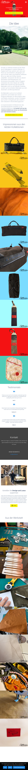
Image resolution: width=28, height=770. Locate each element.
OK (5, 767)
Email (15, 505)
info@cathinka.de (14, 454)
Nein (10, 767)
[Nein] (26, 766)
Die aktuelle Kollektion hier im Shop (14, 114)
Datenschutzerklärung (19, 767)
